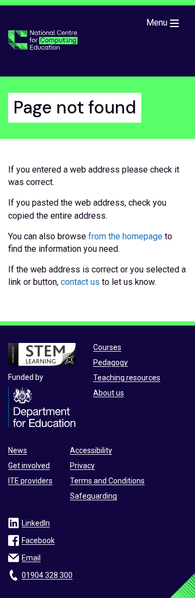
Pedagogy (110, 362)
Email (31, 558)
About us (108, 393)
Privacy (82, 465)
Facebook (38, 540)
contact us (80, 282)
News (17, 450)
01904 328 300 (47, 575)
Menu (156, 22)
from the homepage (125, 236)
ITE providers (30, 480)
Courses (107, 347)
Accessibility (91, 450)
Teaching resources (126, 377)
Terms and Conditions (107, 480)
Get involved (29, 465)
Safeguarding (93, 496)
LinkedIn (36, 523)
